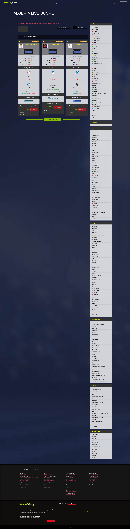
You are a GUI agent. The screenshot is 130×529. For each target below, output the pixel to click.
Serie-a (68, 487)
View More (53, 119)
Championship (47, 484)
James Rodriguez (31, 44)
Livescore (88, 3)
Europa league (92, 473)
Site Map (91, 482)
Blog (93, 3)
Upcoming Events (24, 476)
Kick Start (72, 3)
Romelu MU (55, 44)
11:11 (75, 27)
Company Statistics (24, 484)
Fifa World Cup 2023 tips (72, 482)
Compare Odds (80, 3)
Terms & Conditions (93, 476)
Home (21, 473)
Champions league (70, 493)
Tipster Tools (99, 3)
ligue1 (67, 490)
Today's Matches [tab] (22, 29)
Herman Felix (79, 44)
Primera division (47, 487)
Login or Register (70, 473)
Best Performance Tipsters (50, 476)
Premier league (47, 482)
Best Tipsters (65, 3)
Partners (68, 484)
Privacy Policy (92, 479)
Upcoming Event (55, 3)
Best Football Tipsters (25, 479)
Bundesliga (46, 479)
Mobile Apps (91, 484)
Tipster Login (69, 476)
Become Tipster (70, 479)
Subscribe (51, 521)
